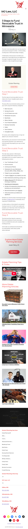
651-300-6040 (5, 504)
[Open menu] (26, 8)
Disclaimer (9, 523)
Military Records (9, 180)
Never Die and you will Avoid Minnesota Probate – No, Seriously (13, 384)
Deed (11, 176)
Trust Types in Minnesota (8, 404)
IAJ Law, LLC (9, 11)
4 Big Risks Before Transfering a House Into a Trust (13, 324)
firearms (20, 191)
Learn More (14, 252)
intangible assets (6, 101)
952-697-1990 (5, 497)
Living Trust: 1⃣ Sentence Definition (10, 364)
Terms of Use (18, 523)
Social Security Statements (11, 184)
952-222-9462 (5, 490)
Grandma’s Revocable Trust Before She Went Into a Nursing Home (13, 345)
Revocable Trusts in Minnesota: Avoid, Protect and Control (13, 304)
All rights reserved (19, 527)
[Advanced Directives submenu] (12, 441)
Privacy (13, 523)
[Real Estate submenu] (7, 447)
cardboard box (10, 200)
